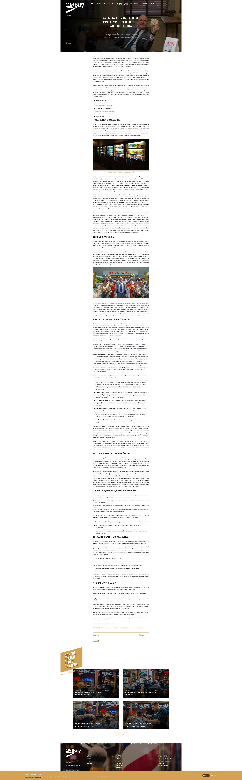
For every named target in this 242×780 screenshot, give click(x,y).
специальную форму (99, 369)
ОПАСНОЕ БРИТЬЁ (119, 763)
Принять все (206, 775)
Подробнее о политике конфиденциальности (33, 777)
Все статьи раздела (121, 734)
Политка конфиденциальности (165, 759)
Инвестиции (128, 3)
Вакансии (145, 3)
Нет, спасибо (213, 775)
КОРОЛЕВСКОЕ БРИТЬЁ (121, 765)
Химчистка (137, 3)
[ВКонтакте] (174, 45)
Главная (92, 3)
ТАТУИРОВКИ (119, 768)
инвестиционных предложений (101, 550)
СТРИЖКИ (118, 759)
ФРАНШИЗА (89, 763)
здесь (98, 578)
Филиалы (126, 4)
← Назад (96, 641)
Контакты (119, 4)
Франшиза (120, 3)
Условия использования (163, 761)
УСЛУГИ (88, 761)
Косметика (107, 3)
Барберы (153, 3)
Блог (113, 3)
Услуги (99, 3)
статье (133, 346)
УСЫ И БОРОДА (119, 761)
